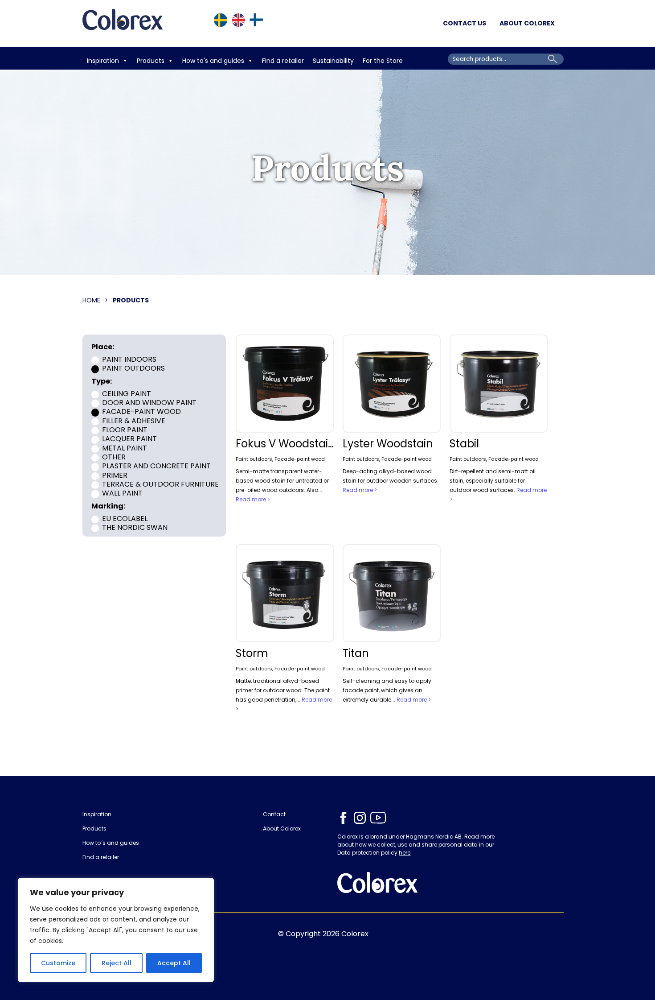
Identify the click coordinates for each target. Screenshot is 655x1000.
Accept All (174, 963)
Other (114, 457)
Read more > (253, 499)
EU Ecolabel (124, 518)
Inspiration (103, 60)
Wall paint (122, 493)
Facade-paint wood (141, 411)
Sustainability (333, 60)
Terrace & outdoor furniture (160, 484)
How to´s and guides (110, 843)
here (404, 852)
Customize (58, 963)
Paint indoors (129, 359)
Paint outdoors (133, 368)
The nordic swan (135, 527)
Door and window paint (149, 402)
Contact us (464, 23)
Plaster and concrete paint (156, 466)
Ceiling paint (126, 393)
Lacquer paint (129, 439)
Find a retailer (283, 60)
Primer (114, 475)
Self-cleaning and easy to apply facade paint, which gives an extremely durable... (387, 690)
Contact (274, 814)
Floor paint (124, 430)
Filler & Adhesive (133, 420)
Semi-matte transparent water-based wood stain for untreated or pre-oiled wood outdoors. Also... (282, 480)
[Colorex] (122, 23)
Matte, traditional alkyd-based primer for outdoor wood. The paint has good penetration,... (283, 690)
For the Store (384, 60)
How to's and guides (213, 60)
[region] (116, 930)
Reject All (116, 963)
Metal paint (124, 447)
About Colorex (527, 23)
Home (91, 300)
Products (150, 60)
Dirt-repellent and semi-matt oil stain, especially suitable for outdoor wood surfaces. (493, 480)
